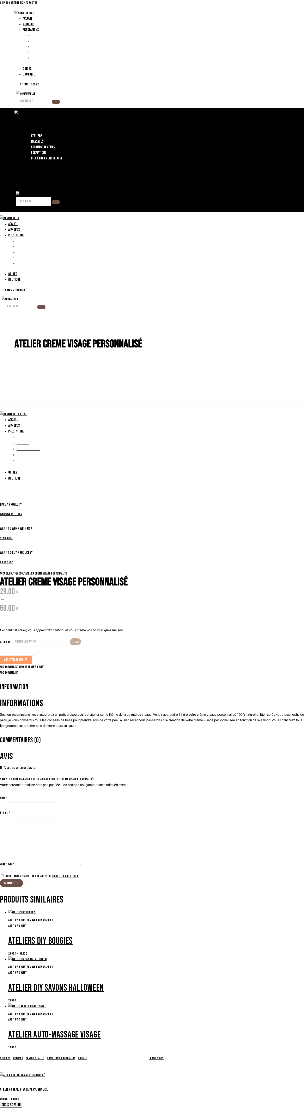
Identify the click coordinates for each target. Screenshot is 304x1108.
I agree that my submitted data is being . (42, 876)
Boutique (14, 574)
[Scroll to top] (2, 1070)
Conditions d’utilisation (61, 1058)
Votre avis (7, 864)
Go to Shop (6, 562)
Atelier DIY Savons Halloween (56, 987)
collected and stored (65, 876)
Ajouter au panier (16, 660)
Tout (22, 574)
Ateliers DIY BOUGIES (40, 940)
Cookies (82, 1058)
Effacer (75, 641)
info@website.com (11, 514)
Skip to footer (28, 3)
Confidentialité (35, 1058)
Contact (18, 1058)
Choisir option (11, 1105)
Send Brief (6, 538)
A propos (5, 1058)
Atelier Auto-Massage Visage (54, 1034)
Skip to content (9, 3)
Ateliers (5, 642)
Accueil (4, 574)
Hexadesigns (156, 1058)
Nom (3, 798)
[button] (22, 667)
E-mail (5, 813)
